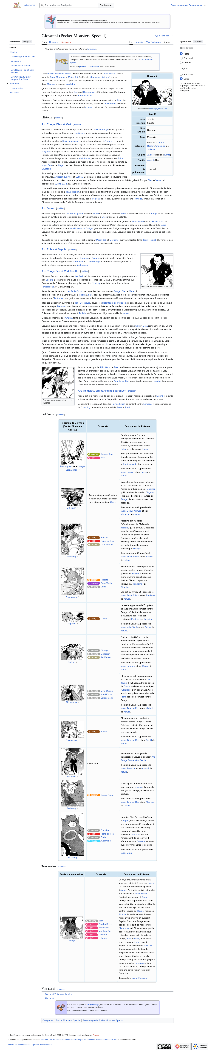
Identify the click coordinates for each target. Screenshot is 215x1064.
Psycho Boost (105, 924)
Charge (104, 650)
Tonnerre (137, 198)
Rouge (105, 129)
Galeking (71, 808)
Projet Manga (93, 1004)
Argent (150, 160)
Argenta (108, 141)
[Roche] (93, 544)
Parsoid (96, 1035)
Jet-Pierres (106, 657)
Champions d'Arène (99, 77)
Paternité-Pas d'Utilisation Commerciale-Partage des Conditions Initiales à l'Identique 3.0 (78, 1040)
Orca (145, 326)
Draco (127, 686)
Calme (148, 627)
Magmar (51, 84)
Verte (158, 180)
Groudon (84, 258)
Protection (104, 927)
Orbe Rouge (94, 261)
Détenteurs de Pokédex (114, 303)
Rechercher (106, 5)
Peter (123, 213)
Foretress (139, 963)
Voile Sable (132, 627)
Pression (142, 978)
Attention (131, 768)
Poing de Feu (107, 541)
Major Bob (73, 77)
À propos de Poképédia (41, 1045)
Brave (144, 472)
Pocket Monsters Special (59, 73)
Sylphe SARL (60, 183)
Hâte (103, 457)
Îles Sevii (78, 276)
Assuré (145, 768)
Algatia (123, 890)
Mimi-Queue (137, 221)
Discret (145, 666)
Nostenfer (71, 776)
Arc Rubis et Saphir (54, 249)
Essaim (130, 472)
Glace (113, 502)
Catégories (47, 1020)
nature (124, 475)
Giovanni (91, 49)
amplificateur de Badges (81, 228)
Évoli (104, 217)
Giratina (141, 841)
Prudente (150, 595)
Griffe (103, 586)
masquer (27, 42)
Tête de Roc (133, 708)
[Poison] (93, 583)
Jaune (96, 213)
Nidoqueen (71, 597)
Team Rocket (109, 73)
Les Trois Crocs (74, 291)
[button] (8, 5)
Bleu (119, 100)
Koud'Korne (106, 694)
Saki (90, 294)
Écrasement (107, 698)
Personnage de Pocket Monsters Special (103, 1020)
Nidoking (96, 283)
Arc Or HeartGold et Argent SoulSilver (102, 390)
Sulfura (79, 177)
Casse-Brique (107, 795)
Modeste (125, 514)
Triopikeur (71, 623)
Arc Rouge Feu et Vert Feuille (60, 271)
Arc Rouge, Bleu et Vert (158, 109)
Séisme (104, 537)
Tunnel (104, 618)
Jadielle (151, 149)
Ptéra (120, 158)
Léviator (148, 619)
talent (123, 472)
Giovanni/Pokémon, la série (58, 994)
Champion (160, 146)
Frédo (128, 407)
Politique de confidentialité (18, 1045)
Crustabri (70, 84)
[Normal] (93, 586)
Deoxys (49, 279)
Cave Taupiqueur (70, 141)
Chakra (69, 318)
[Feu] (93, 541)
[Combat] (93, 579)
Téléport (103, 934)
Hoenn (82, 294)
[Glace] (93, 840)
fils (107, 344)
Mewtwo (61, 306)
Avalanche (105, 840)
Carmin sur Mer (121, 381)
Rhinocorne (157, 221)
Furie (103, 837)
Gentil (149, 740)
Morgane (60, 77)
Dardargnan (89, 92)
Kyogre (95, 258)
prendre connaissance (89, 66)
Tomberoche (48, 286)
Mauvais (150, 802)
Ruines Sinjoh (118, 404)
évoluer (89, 107)
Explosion (105, 654)
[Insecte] (93, 454)
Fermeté (131, 666)
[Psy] (93, 457)
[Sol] (93, 537)
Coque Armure (134, 511)
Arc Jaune (48, 208)
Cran (129, 853)
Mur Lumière (105, 931)
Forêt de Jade (85, 95)
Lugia (163, 225)
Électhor (68, 177)
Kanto (167, 154)
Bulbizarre (80, 133)
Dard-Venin (106, 583)
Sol (75, 92)
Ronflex (135, 573)
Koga (52, 77)
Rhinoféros (110, 103)
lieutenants (82, 265)
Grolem (71, 662)
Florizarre (136, 619)
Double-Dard (107, 454)
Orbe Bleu (79, 261)
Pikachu (96, 198)
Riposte (104, 579)
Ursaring (157, 381)
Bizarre (149, 556)
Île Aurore (58, 298)
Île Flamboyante (75, 213)
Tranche (105, 830)
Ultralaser (126, 690)
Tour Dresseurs (82, 303)
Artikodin (58, 177)
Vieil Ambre (84, 158)
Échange (103, 938)
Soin (101, 920)
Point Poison (133, 556)
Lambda (147, 404)
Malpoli (149, 708)
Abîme (103, 731)
